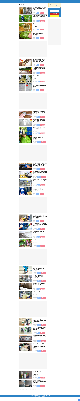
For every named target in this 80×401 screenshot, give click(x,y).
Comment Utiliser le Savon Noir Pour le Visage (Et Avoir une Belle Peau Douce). (39, 60)
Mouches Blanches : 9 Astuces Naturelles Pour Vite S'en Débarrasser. (39, 33)
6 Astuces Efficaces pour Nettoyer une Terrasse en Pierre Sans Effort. (40, 77)
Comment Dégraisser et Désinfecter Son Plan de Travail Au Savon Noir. (40, 216)
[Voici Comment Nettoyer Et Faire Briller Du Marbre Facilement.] (25, 286)
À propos (31, 395)
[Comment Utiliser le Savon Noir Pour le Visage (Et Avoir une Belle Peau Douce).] (25, 62)
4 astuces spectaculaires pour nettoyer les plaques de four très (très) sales (39, 337)
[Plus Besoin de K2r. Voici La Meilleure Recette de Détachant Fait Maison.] (25, 374)
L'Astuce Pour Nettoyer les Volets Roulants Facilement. (39, 111)
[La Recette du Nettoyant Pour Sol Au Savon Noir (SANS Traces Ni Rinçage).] (25, 226)
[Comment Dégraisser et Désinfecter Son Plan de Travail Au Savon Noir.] (25, 218)
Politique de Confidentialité (46, 395)
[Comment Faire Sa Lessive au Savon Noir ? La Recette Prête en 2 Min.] (25, 130)
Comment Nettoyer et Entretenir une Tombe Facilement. (38, 276)
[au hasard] (54, 0)
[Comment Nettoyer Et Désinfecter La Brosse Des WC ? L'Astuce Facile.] (25, 322)
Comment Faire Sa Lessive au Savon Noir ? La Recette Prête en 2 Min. (39, 129)
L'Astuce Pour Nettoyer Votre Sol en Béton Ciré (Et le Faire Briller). (39, 85)
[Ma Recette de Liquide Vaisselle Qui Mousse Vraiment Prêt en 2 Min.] (25, 174)
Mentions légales (38, 395)
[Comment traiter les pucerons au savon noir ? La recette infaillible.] (25, 139)
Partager (39, 21)
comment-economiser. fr (39, 1)
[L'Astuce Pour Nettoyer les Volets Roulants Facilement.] (25, 114)
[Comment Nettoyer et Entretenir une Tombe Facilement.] (25, 278)
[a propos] (58, 0)
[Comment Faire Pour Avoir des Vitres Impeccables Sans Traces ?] (25, 182)
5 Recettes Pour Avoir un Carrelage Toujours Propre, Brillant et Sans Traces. (39, 233)
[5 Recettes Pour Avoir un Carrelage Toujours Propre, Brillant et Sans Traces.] (25, 234)
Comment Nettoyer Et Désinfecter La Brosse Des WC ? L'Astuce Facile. (40, 320)
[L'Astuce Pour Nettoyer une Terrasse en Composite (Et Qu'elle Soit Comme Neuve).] (25, 70)
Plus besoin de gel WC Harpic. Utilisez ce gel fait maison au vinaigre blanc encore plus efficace (39, 345)
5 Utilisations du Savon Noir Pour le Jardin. (39, 240)
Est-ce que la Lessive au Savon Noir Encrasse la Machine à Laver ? (39, 8)
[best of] (23, 0)
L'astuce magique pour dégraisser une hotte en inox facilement (39, 381)
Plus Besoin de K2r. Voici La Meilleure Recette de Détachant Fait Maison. (40, 373)
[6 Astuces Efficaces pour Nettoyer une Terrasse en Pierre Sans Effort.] (25, 78)
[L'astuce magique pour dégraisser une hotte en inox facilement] (25, 383)
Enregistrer (43, 21)
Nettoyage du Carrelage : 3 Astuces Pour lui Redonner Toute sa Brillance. (39, 120)
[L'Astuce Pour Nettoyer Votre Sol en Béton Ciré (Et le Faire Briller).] (25, 87)
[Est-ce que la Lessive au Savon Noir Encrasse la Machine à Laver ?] (25, 10)
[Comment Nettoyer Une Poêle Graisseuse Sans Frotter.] (25, 191)
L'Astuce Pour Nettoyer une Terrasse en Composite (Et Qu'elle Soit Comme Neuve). (39, 68)
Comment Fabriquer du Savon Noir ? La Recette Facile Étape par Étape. (39, 25)
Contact (34, 395)
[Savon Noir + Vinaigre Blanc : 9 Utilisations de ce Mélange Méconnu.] (25, 18)
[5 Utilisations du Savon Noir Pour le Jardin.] (25, 242)
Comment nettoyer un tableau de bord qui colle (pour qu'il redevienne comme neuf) (40, 164)
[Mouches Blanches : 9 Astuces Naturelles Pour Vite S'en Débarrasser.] (25, 35)
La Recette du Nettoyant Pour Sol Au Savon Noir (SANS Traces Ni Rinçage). (40, 224)
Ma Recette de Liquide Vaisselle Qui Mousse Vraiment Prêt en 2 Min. (40, 172)
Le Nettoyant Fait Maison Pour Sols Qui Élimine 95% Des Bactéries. (39, 328)
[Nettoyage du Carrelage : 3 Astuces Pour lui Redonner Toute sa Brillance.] (25, 122)
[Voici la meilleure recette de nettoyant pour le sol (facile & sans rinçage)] (25, 270)
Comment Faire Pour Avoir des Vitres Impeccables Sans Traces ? (40, 181)
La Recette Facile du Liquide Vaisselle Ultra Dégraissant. (39, 292)
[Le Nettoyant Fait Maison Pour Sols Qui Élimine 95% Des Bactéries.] (25, 330)
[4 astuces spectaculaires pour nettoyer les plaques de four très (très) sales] (25, 338)
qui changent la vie (55, 5)
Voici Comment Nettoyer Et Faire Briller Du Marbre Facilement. (39, 285)
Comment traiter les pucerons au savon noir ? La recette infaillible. (39, 137)
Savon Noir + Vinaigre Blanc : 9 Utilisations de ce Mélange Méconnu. (40, 17)
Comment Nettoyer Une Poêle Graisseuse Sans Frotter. (39, 188)
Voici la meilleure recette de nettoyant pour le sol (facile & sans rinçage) (39, 268)
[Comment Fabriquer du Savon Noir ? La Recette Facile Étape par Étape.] (25, 26)
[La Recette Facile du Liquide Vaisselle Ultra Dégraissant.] (25, 294)
